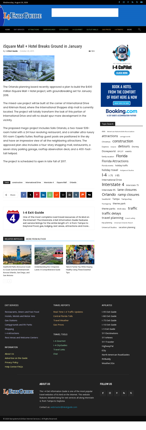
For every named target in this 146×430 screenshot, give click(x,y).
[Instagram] (123, 2)
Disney (135, 146)
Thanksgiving (106, 204)
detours (124, 146)
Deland (113, 147)
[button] (139, 29)
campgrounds (125, 137)
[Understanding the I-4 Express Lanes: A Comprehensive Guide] (49, 254)
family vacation (108, 156)
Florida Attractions (115, 161)
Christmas (106, 141)
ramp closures (128, 194)
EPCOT (120, 151)
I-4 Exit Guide (12, 51)
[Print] (69, 195)
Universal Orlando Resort (123, 223)
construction (17, 182)
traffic (132, 208)
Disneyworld (109, 151)
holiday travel (110, 170)
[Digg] (89, 195)
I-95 (117, 175)
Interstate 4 (49, 182)
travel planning (112, 217)
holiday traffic (121, 165)
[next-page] (9, 281)
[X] (136, 2)
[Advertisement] (85, 12)
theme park (119, 203)
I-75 (111, 175)
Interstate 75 (132, 185)
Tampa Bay (126, 199)
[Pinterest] (128, 2)
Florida (121, 155)
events (128, 151)
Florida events (107, 165)
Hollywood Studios (127, 170)
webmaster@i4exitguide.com (63, 407)
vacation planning (127, 227)
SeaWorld (106, 199)
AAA (103, 131)
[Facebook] (119, 2)
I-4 (104, 174)
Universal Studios (109, 227)
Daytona (105, 147)
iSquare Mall (62, 182)
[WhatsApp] (50, 195)
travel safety (130, 218)
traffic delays (111, 213)
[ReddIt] (56, 195)
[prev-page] (5, 281)
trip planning (107, 222)
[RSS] (132, 2)
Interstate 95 (108, 190)
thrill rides (121, 209)
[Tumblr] (76, 195)
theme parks (108, 208)
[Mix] (83, 195)
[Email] (63, 195)
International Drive (33, 182)
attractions (110, 135)
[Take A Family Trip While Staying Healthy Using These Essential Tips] (80, 254)
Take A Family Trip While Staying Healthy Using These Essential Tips (79, 270)
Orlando (73, 182)
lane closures (127, 189)
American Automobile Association (120, 131)
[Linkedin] (43, 195)
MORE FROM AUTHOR (36, 239)
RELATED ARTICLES (14, 239)
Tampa (115, 199)
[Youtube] (141, 2)
